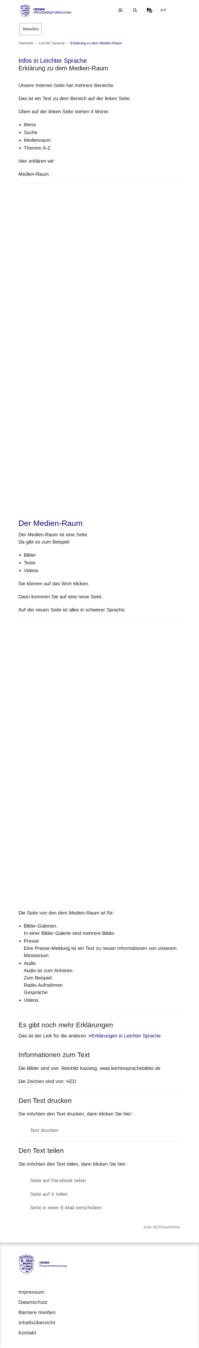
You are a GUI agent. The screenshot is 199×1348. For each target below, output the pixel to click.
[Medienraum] (149, 10)
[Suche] (135, 10)
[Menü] (120, 10)
